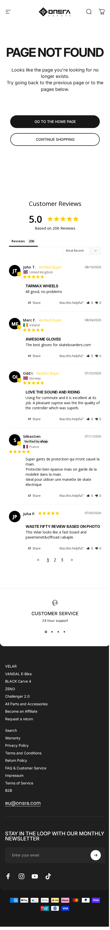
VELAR (11, 666)
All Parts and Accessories (26, 704)
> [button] (72, 560)
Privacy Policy (17, 745)
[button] (90, 303)
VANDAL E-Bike (18, 674)
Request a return (19, 719)
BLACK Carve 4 (18, 681)
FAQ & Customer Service (25, 768)
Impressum (14, 775)
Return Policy (16, 760)
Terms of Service (19, 783)
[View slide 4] (64, 632)
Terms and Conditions (23, 753)
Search (11, 730)
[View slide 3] (58, 632)
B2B (8, 790)
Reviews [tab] (18, 241)
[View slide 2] (52, 632)
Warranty (12, 738)
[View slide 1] (46, 632)
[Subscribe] (96, 855)
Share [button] (36, 303)
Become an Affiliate (21, 711)
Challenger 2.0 (17, 696)
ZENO (10, 689)
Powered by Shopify (75, 917)
